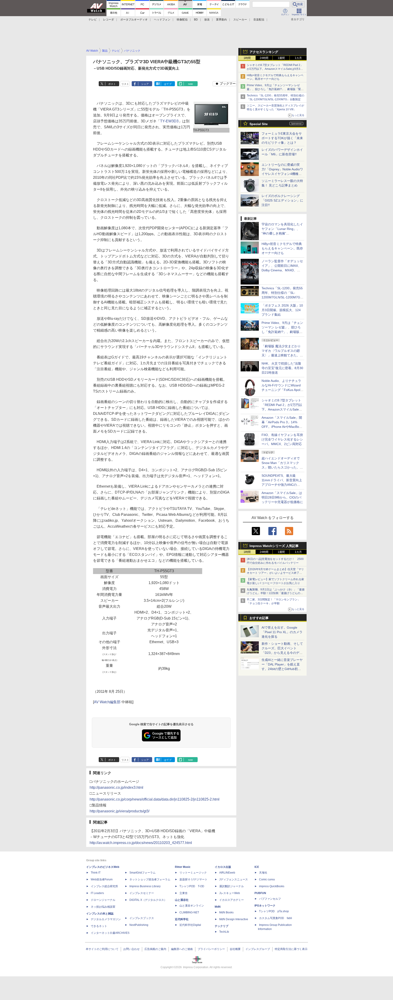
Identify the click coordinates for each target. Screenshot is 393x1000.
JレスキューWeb (229, 893)
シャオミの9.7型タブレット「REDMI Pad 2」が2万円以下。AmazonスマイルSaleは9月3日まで (275, 68)
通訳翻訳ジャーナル (231, 886)
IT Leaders (97, 893)
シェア (145, 84)
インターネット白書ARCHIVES (110, 933)
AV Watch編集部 (107, 702)
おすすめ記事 (259, 618)
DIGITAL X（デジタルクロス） (148, 900)
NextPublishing (138, 925)
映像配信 (182, 19)
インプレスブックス (141, 918)
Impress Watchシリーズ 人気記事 (274, 546)
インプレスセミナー (141, 893)
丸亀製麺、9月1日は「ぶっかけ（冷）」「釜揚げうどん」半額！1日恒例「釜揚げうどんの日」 (276, 593)
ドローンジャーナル (103, 900)
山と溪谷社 (182, 900)
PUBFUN (260, 893)
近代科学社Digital (190, 925)
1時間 (247, 58)
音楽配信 (258, 19)
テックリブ (221, 926)
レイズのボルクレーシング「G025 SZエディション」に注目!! (282, 200)
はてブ (167, 84)
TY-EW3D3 (169, 121)
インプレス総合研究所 (104, 886)
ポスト (112, 84)
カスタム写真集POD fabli (275, 918)
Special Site (258, 124)
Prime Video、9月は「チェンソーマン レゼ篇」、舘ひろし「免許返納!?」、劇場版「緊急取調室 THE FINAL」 (275, 89)
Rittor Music (183, 867)
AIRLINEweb (227, 872)
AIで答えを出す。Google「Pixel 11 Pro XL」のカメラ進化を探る (282, 632)
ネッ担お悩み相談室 (103, 906)
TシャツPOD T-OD (191, 886)
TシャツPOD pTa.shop (274, 911)
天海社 (263, 872)
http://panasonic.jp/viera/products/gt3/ (119, 811)
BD (196, 19)
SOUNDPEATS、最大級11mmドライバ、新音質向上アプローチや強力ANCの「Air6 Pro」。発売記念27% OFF (282, 485)
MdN (218, 906)
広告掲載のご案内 (155, 949)
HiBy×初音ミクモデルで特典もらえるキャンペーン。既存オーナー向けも (282, 248)
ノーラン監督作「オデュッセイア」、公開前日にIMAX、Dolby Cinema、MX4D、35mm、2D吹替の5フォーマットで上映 (282, 270)
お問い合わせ (131, 949)
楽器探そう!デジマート (193, 879)
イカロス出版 (223, 867)
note (190, 84)
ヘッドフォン (162, 19)
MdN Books (226, 912)
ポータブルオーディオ (134, 19)
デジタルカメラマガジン (106, 919)
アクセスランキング (263, 52)
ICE (256, 867)
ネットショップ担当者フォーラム (149, 879)
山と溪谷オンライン (191, 905)
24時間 (264, 58)
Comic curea (267, 879)
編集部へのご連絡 (182, 949)
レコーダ (108, 19)
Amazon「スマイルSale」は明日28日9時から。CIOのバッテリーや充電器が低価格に (282, 497)
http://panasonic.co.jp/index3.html (116, 787)
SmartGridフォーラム (142, 872)
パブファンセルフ (270, 898)
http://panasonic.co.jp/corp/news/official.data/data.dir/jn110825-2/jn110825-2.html (154, 799)
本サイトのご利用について (102, 949)
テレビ (92, 19)
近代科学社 (182, 919)
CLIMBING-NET (189, 912)
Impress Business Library (145, 886)
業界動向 (221, 19)
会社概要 (235, 949)
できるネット (99, 926)
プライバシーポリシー (211, 949)
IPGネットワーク (264, 905)
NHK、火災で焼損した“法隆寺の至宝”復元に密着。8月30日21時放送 (282, 368)
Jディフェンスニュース (233, 879)
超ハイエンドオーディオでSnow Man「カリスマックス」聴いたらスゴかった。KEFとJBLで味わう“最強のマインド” (282, 467)
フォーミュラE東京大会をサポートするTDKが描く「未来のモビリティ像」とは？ (282, 138)
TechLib (224, 931)
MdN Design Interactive (233, 919)
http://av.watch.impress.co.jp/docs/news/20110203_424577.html (141, 843)
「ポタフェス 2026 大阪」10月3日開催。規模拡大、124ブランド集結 (282, 310)
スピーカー (240, 19)
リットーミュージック (193, 872)
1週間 (281, 58)
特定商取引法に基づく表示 (291, 949)
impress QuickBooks (271, 886)
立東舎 (183, 893)
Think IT (96, 872)
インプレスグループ (257, 949)
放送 (207, 19)
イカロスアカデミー (231, 900)
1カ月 (298, 58)
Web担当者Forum (102, 879)
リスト (125, 84)
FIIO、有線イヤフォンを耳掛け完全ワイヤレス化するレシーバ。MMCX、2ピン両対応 (282, 439)
